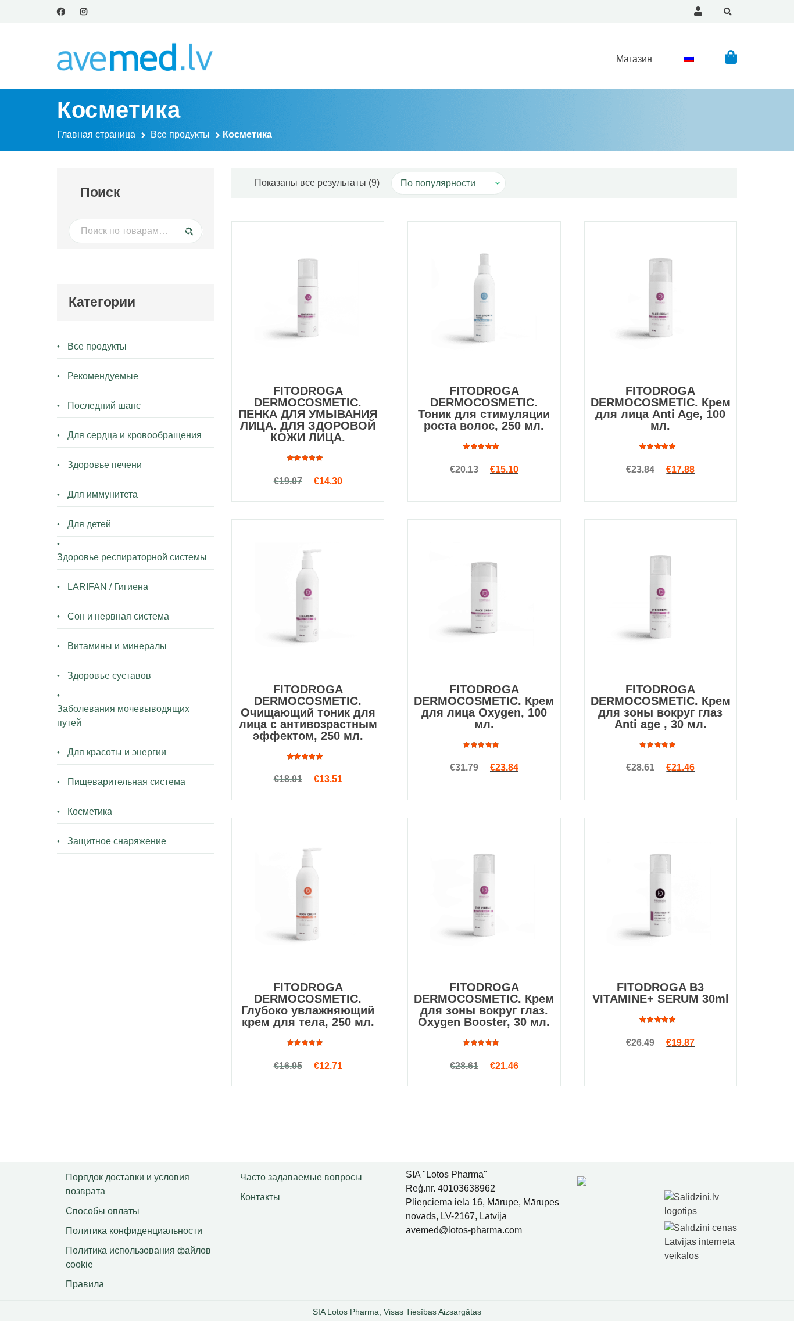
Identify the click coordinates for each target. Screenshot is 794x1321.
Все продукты (180, 134)
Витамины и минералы (117, 646)
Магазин (634, 59)
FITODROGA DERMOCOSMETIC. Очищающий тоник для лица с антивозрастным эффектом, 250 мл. (308, 712)
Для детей (89, 524)
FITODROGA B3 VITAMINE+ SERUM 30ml (660, 993)
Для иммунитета (102, 494)
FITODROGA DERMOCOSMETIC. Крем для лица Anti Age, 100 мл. (661, 408)
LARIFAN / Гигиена (107, 587)
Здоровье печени (104, 465)
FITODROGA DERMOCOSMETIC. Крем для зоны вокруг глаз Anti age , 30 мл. (661, 706)
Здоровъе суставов (109, 676)
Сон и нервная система (118, 616)
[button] (731, 56)
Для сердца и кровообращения (134, 435)
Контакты (260, 1197)
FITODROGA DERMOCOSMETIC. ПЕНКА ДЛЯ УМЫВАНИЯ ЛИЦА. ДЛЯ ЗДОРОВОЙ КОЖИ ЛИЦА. (307, 414)
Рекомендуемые (102, 376)
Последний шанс (104, 406)
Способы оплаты (103, 1211)
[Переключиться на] (689, 58)
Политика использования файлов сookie (138, 1257)
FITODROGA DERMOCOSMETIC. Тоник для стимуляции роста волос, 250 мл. (484, 408)
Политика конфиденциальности (134, 1231)
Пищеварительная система (126, 782)
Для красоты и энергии (116, 752)
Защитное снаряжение (116, 841)
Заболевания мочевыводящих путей (123, 716)
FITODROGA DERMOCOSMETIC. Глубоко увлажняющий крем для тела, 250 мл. (307, 1004)
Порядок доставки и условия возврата (127, 1184)
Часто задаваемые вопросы (301, 1177)
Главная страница (96, 134)
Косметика (89, 811)
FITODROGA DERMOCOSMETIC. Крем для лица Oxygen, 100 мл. (484, 706)
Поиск (186, 231)
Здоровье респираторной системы (132, 557)
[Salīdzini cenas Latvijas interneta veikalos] (702, 1240)
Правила (85, 1284)
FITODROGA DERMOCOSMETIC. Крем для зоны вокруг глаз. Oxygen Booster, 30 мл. (484, 1004)
